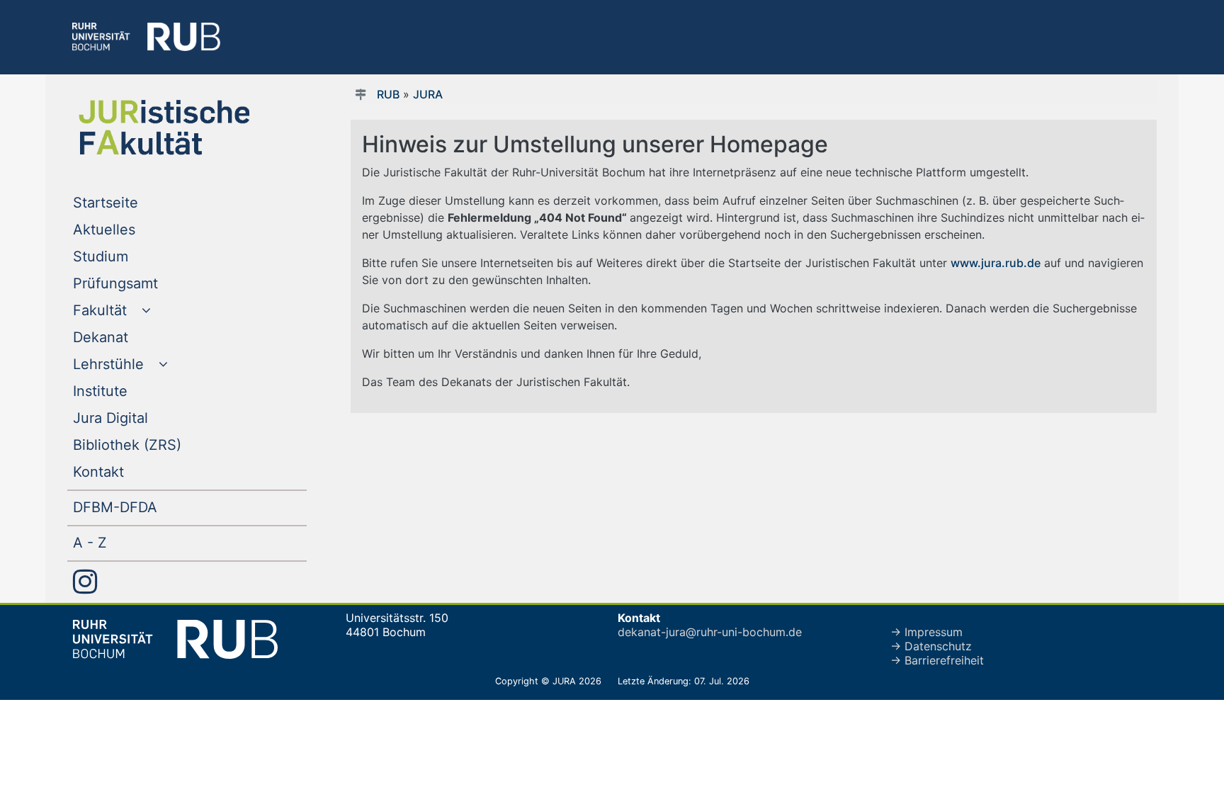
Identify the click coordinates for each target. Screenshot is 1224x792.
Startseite (134, 202)
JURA (428, 94)
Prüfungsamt (144, 283)
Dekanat (129, 337)
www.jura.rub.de (996, 263)
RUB (388, 94)
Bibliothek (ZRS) (156, 444)
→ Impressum (926, 632)
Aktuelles (133, 229)
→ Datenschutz (931, 646)
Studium (129, 256)
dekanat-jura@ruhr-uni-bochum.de (710, 632)
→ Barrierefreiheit (937, 660)
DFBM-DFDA (144, 507)
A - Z (118, 542)
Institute (129, 391)
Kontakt (127, 471)
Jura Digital (139, 417)
